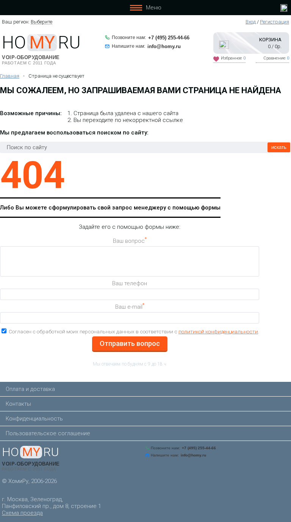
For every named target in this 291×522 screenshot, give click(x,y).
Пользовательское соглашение (48, 433)
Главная (9, 76)
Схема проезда (22, 512)
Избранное (233, 58)
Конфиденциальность (34, 418)
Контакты (18, 403)
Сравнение (276, 58)
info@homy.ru (164, 46)
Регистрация (274, 22)
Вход (251, 22)
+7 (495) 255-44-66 (168, 38)
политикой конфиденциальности (218, 331)
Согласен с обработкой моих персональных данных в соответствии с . (134, 331)
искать (278, 147)
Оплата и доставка (30, 389)
